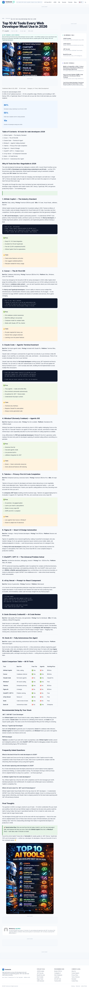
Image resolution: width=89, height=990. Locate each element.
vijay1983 (6, 31)
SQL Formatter (40, 977)
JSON (54, 2)
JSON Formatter (40, 971)
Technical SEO (57, 980)
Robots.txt (78, 986)
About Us (74, 971)
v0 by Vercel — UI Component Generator (15, 153)
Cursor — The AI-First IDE (11, 138)
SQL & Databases (58, 975)
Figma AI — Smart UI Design (12, 148)
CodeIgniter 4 (57, 973)
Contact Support (75, 973)
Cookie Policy (75, 980)
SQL (59, 2)
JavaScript (56, 977)
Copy (55, 226)
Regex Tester (40, 979)
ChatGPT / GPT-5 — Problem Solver (14, 151)
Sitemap (73, 986)
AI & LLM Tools (57, 979)
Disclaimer (74, 979)
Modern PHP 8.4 (58, 971)
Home (3, 18)
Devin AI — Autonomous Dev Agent (14, 159)
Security (64, 2)
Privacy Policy (75, 975)
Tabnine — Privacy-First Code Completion (15, 145)
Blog (75, 2)
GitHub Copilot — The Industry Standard (15, 135)
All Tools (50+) (48, 2)
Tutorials (70, 2)
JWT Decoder (40, 973)
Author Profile (84, 986)
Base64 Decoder (41, 975)
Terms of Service (76, 977)
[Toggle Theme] (85, 2)
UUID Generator (40, 980)
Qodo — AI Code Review (11, 156)
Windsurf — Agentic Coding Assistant (14, 143)
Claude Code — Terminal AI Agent (13, 140)
